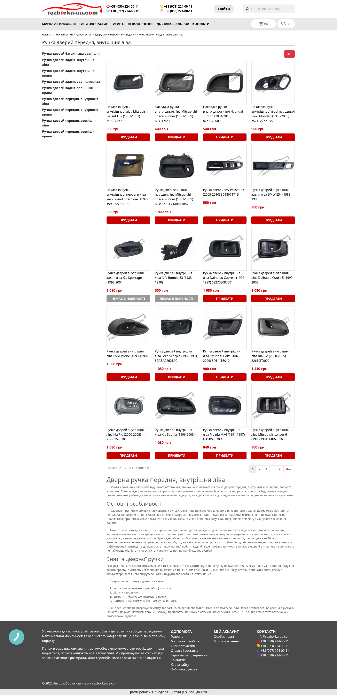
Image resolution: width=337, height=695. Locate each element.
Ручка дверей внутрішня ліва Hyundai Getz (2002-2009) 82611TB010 (221, 356)
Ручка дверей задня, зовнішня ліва (71, 81)
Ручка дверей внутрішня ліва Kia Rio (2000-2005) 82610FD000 (270, 356)
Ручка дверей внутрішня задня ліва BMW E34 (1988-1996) (271, 194)
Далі (289, 469)
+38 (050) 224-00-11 (124, 6)
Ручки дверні (128, 34)
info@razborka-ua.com (274, 636)
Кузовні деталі (84, 34)
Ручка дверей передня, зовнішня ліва (69, 122)
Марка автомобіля (59, 24)
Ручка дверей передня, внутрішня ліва (70, 101)
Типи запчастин (93, 24)
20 (288, 54)
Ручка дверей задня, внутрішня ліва (68, 62)
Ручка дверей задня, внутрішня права (68, 73)
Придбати (128, 137)
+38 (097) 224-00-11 (124, 11)
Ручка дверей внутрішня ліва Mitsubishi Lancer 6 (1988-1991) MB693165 (270, 434)
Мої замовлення (226, 641)
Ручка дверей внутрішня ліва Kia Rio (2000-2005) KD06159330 (125, 434)
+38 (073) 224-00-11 (177, 6)
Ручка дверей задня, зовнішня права (67, 90)
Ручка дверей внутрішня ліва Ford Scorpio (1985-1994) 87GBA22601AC (176, 356)
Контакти (200, 24)
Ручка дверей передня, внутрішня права (70, 112)
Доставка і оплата (173, 24)
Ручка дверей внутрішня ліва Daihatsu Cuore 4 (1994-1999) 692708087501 (224, 277)
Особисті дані (224, 636)
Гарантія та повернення (132, 24)
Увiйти (224, 9)
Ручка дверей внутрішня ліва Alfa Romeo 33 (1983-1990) (174, 277)
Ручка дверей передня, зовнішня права (69, 133)
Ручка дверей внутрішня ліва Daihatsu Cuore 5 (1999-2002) (272, 277)
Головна (46, 34)
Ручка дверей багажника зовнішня (71, 53)
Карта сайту (180, 664)
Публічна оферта (184, 669)
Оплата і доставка (184, 650)
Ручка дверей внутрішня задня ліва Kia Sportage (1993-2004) (125, 277)
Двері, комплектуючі (106, 34)
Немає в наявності (128, 299)
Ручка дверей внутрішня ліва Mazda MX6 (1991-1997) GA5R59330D (224, 434)
